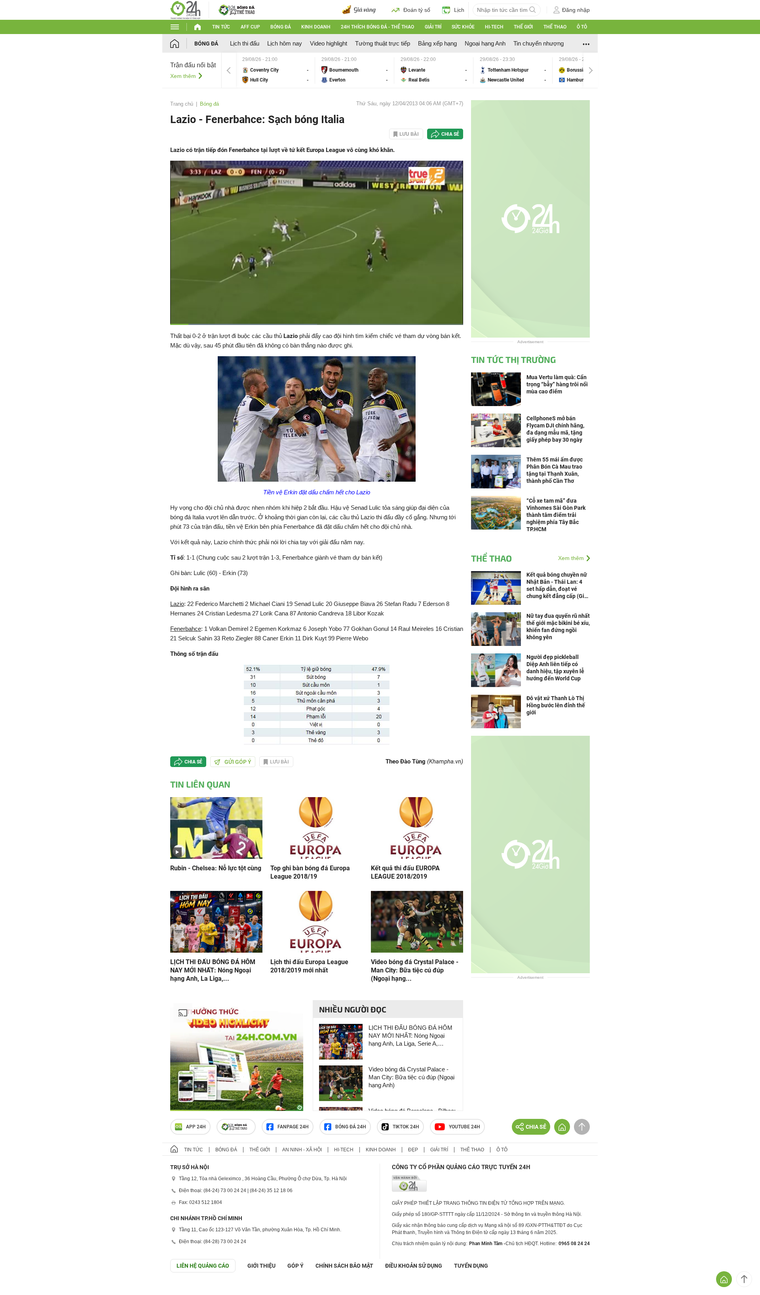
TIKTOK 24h (406, 1127)
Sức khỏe (463, 27)
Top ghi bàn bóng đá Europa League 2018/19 (310, 872)
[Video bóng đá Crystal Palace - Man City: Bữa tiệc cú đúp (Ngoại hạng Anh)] (417, 921)
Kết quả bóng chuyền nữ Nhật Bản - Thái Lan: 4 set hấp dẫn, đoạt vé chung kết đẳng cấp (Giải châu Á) (557, 586)
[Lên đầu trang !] (744, 1279)
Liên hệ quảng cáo (203, 1266)
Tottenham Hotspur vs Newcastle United (513, 70)
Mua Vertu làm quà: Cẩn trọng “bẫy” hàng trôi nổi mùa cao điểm (557, 384)
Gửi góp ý (237, 762)
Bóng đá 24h (350, 1127)
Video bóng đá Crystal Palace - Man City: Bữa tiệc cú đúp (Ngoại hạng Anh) (411, 1077)
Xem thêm (183, 76)
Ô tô (582, 27)
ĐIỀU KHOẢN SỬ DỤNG (413, 1266)
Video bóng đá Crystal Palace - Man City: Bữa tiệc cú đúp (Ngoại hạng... (414, 970)
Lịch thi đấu (244, 43)
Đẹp (413, 1150)
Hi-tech (494, 27)
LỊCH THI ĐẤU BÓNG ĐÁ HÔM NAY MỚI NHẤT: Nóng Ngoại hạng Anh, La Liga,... (212, 970)
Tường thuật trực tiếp (382, 43)
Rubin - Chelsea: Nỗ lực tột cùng (215, 868)
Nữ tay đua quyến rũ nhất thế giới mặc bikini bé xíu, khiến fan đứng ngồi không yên (558, 626)
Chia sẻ (450, 134)
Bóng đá (280, 27)
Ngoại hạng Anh (485, 43)
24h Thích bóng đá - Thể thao (377, 27)
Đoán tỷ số (416, 10)
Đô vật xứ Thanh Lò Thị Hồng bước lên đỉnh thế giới (555, 705)
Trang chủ (181, 104)
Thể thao (554, 27)
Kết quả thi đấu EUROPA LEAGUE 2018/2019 (405, 872)
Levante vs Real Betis (433, 70)
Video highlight (328, 43)
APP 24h (196, 1127)
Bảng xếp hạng (437, 43)
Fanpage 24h (293, 1127)
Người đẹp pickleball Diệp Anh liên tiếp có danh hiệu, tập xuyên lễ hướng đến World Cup (555, 668)
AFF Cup (250, 27)
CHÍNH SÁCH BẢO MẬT (344, 1266)
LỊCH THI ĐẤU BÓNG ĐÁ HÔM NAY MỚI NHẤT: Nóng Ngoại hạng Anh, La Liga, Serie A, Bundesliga (410, 1036)
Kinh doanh (316, 27)
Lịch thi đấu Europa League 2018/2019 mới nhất (309, 966)
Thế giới (523, 27)
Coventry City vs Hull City (275, 70)
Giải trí (433, 27)
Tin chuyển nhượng (538, 43)
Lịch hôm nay (284, 43)
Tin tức (221, 27)
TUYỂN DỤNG (471, 1266)
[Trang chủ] (182, 43)
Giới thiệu (261, 1266)
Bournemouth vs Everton (354, 70)
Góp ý (295, 1266)
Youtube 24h (464, 1127)
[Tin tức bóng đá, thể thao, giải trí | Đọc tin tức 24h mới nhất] (185, 9)
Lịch (459, 10)
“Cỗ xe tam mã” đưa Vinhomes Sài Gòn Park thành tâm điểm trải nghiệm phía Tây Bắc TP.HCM (555, 514)
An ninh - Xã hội (302, 1150)
